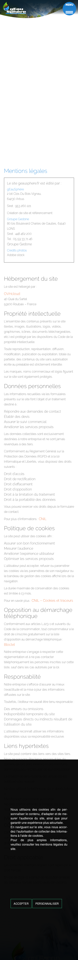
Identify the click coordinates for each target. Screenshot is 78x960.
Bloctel (9, 645)
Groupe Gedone (19, 244)
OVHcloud (12, 294)
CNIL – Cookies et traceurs (52, 600)
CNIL (42, 519)
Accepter (21, 903)
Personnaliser (47, 903)
